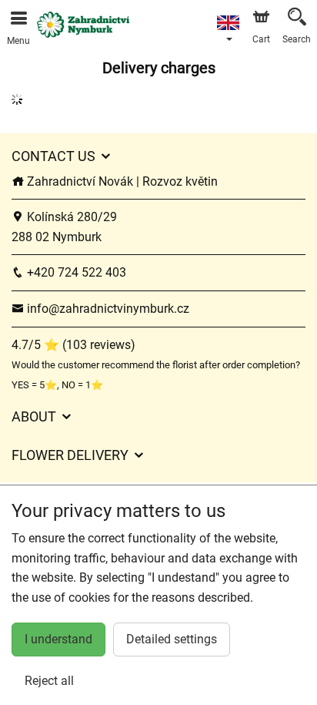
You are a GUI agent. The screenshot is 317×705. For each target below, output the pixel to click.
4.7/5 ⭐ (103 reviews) (73, 344)
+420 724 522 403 (75, 272)
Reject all (49, 680)
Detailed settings (171, 639)
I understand (58, 639)
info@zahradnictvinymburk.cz (106, 308)
